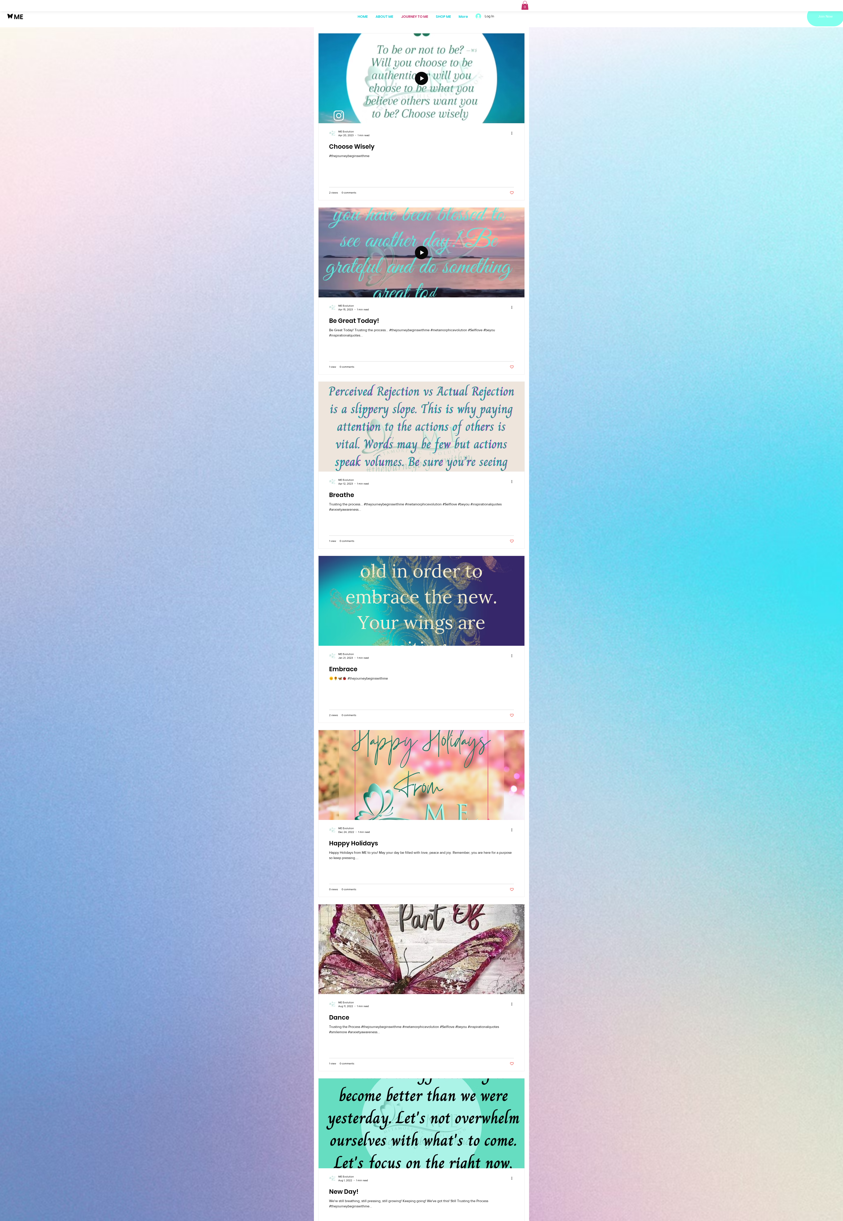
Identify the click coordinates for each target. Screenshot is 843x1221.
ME (18, 17)
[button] (525, 5)
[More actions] (513, 133)
